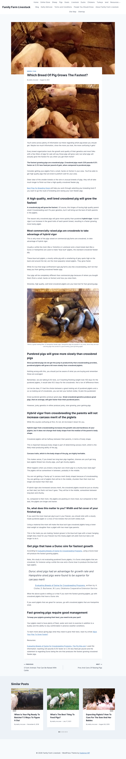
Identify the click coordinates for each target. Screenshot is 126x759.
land (106, 2)
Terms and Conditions (63, 7)
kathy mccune (33, 80)
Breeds (29, 71)
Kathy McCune (46, 7)
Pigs (61, 2)
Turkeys (100, 2)
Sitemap (81, 12)
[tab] (59, 731)
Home (36, 2)
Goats (66, 2)
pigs (34, 71)
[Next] (111, 709)
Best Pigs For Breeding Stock (38, 188)
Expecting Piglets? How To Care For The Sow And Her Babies (98, 717)
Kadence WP (85, 753)
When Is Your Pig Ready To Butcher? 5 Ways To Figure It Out (27, 717)
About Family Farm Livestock (107, 7)
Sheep (54, 2)
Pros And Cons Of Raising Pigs (90, 666)
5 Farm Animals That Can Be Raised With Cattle (40, 667)
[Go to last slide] (14, 709)
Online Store (45, 2)
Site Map (72, 12)
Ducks (83, 2)
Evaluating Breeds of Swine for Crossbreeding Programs (60, 551)
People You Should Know (84, 7)
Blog (37, 7)
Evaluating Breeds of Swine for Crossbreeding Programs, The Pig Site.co (55, 646)
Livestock (75, 2)
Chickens (91, 2)
